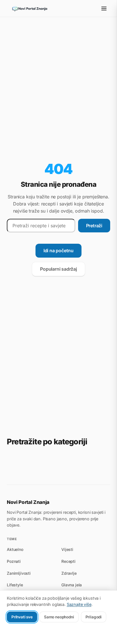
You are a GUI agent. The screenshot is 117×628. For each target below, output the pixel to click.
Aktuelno (15, 549)
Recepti (68, 561)
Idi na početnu (58, 250)
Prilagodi (93, 617)
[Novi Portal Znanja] (29, 8)
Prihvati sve (22, 617)
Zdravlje (69, 573)
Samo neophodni (59, 617)
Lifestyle (15, 584)
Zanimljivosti (19, 573)
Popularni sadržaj (58, 269)
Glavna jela (71, 584)
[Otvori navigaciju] (104, 8)
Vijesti (67, 549)
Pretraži (94, 225)
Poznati (14, 561)
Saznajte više (79, 604)
